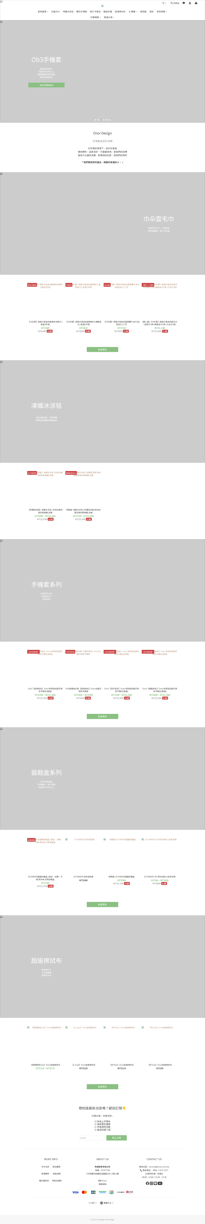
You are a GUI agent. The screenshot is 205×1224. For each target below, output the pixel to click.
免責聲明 (45, 1173)
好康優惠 (95, 17)
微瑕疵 (143, 11)
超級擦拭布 (120, 11)
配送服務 (56, 1166)
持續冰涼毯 (68, 11)
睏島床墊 (107, 11)
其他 (151, 11)
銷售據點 (102, 1184)
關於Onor (102, 1180)
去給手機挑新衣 (46, 85)
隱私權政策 (44, 1180)
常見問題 (161, 11)
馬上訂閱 (116, 1137)
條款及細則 (57, 1180)
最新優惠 (42, 11)
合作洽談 (45, 1166)
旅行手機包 (95, 11)
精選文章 (108, 17)
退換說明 (57, 1173)
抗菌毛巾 (55, 11)
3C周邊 (132, 11)
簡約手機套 (81, 11)
